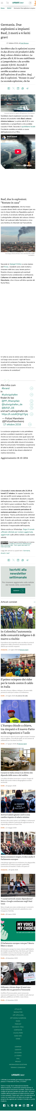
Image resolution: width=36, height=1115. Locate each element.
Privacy (18, 1062)
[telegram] (32, 1105)
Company (18, 1047)
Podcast (18, 1024)
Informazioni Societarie (18, 1064)
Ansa (6, 267)
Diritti (2, 696)
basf (8, 553)
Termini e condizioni (18, 1067)
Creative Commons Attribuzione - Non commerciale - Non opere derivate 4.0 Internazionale (16, 545)
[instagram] (24, 1105)
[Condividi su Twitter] (13, 88)
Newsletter (18, 1012)
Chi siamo (18, 1053)
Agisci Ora (18, 1036)
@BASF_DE (8, 408)
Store (9, 3)
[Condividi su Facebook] (9, 88)
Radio (18, 1021)
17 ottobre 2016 (12, 424)
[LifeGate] (18, 2)
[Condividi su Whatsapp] (23, 88)
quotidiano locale (28, 126)
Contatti (18, 1050)
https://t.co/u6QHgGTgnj (15, 414)
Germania (26, 551)
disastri (3, 553)
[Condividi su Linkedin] (18, 88)
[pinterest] (12, 1105)
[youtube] (20, 1105)
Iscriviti (16, 591)
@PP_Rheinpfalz (11, 401)
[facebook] (4, 1105)
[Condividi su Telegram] (27, 88)
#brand (6, 388)
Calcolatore (18, 1033)
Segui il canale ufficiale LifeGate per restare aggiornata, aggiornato (17, 532)
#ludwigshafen (10, 394)
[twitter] (8, 1105)
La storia (18, 1056)
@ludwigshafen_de (12, 404)
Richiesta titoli (18, 1027)
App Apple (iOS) (18, 1015)
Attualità (18, 1009)
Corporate (18, 1030)
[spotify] (16, 1105)
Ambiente (4, 650)
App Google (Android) (18, 1018)
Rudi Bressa (24, 43)
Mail (18, 1059)
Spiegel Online (15, 264)
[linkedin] (28, 1105)
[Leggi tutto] (34, 602)
